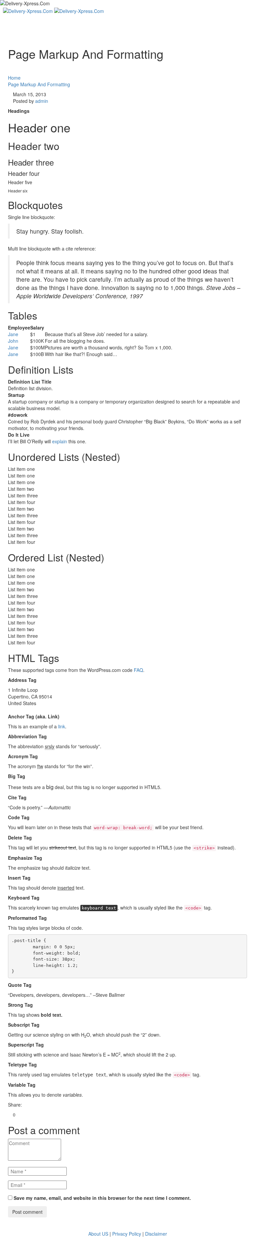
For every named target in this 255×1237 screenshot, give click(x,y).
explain (59, 441)
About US (98, 1233)
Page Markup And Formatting (39, 84)
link (61, 726)
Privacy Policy (126, 1233)
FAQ (138, 670)
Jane (13, 334)
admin (41, 101)
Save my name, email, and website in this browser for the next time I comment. (102, 1198)
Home (14, 77)
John (13, 340)
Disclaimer (156, 1233)
